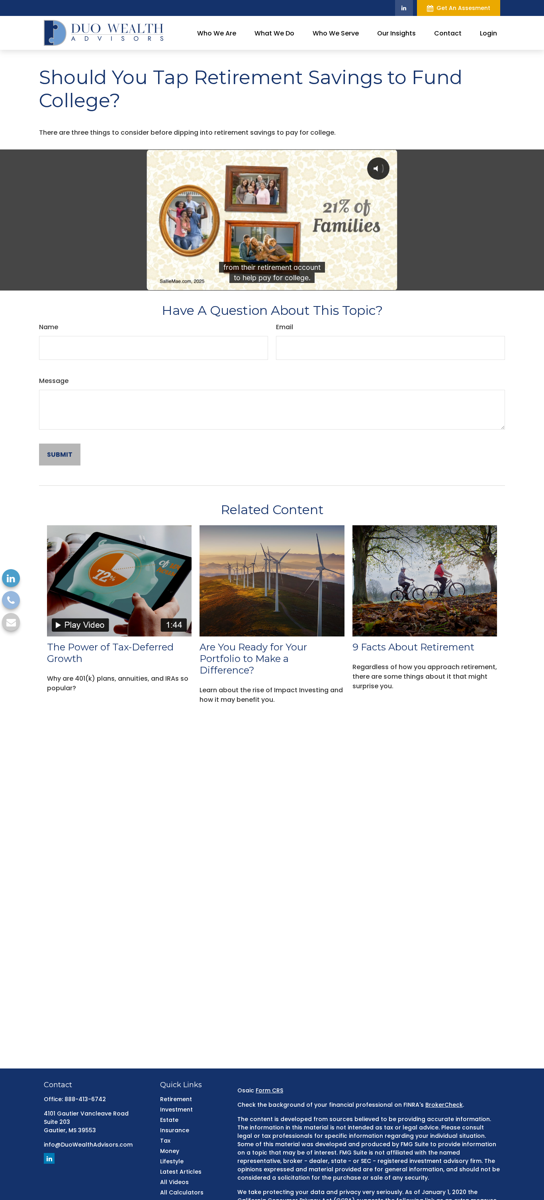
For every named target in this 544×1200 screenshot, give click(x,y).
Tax (165, 1141)
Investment (176, 1110)
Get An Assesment (463, 8)
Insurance (174, 1130)
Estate (169, 1120)
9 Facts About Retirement (413, 647)
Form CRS (269, 1090)
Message (53, 380)
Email (284, 327)
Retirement (176, 1099)
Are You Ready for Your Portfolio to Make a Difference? (253, 658)
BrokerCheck (444, 1105)
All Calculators (182, 1192)
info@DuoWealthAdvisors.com (88, 1145)
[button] (216, 32)
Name (48, 327)
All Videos (174, 1182)
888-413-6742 (85, 1099)
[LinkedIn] (404, 8)
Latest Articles (181, 1172)
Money (169, 1151)
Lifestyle (172, 1161)
